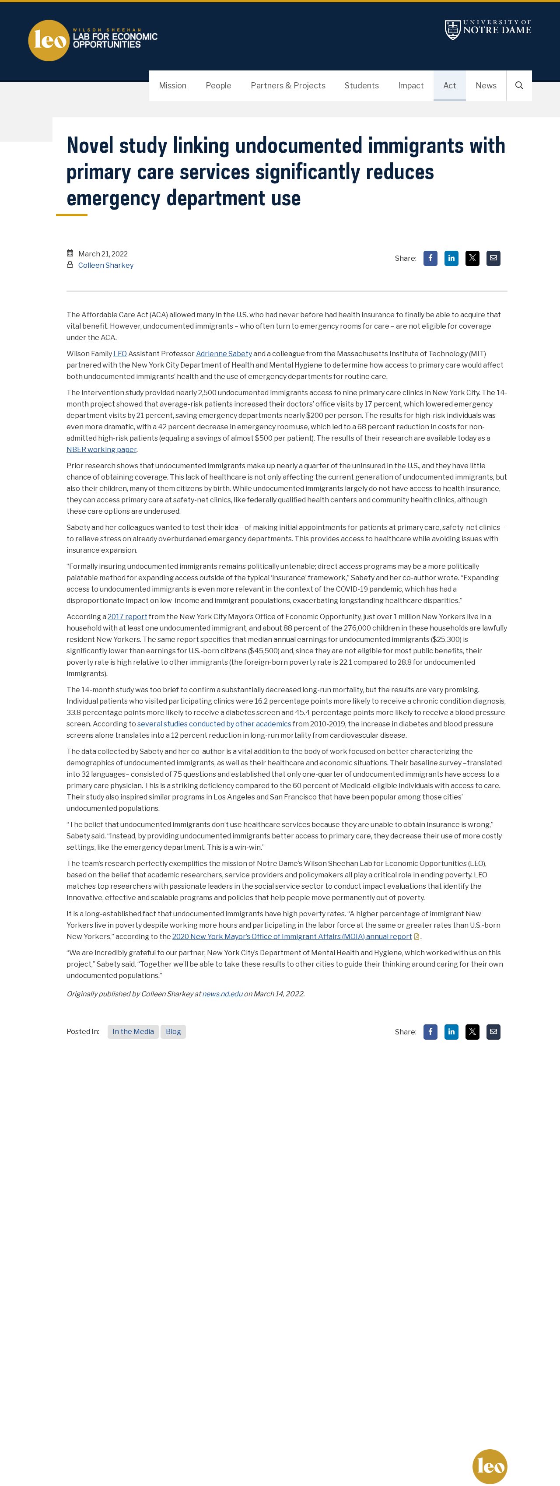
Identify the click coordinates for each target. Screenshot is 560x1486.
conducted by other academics (240, 724)
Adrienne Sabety (224, 354)
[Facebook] (431, 258)
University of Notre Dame (488, 30)
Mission (172, 85)
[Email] (493, 258)
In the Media (133, 1031)
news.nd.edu (222, 994)
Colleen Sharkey (105, 265)
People (218, 85)
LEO (120, 354)
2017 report (127, 617)
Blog (173, 1031)
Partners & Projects (288, 85)
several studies (162, 724)
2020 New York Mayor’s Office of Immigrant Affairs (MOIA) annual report (292, 936)
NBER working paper (101, 449)
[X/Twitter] (473, 258)
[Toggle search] (519, 85)
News (486, 85)
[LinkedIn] (451, 258)
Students (362, 85)
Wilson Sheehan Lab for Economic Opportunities (98, 41)
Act (449, 85)
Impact (411, 85)
